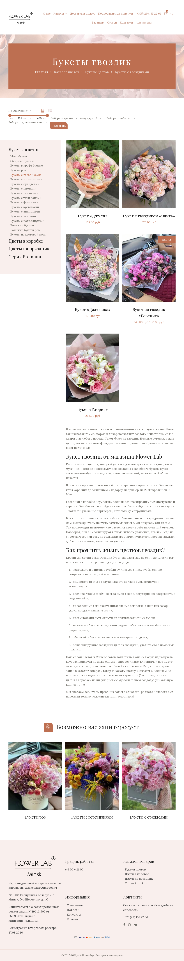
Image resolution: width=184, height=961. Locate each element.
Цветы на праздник (28, 249)
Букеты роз (18, 170)
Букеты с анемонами (25, 211)
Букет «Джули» (92, 215)
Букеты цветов (135, 869)
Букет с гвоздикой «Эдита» (149, 215)
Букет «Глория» (92, 409)
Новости (73, 910)
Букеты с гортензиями (26, 179)
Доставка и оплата (82, 13)
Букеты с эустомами (24, 207)
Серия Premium (24, 257)
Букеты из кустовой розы (28, 234)
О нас (46, 13)
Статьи (112, 22)
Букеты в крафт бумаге (26, 165)
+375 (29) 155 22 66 (149, 13)
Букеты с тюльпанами (26, 198)
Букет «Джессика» (93, 309)
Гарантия (98, 22)
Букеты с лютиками (24, 193)
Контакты (126, 22)
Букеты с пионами (23, 188)
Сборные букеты (22, 161)
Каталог (59, 13)
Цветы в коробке (25, 241)
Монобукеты (19, 156)
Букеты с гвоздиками (25, 175)
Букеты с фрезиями (24, 202)
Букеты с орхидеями (25, 184)
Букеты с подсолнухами (27, 221)
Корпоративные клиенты (115, 13)
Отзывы (72, 919)
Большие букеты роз (25, 230)
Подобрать (59, 125)
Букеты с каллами (23, 216)
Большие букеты (22, 225)
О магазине (75, 905)
